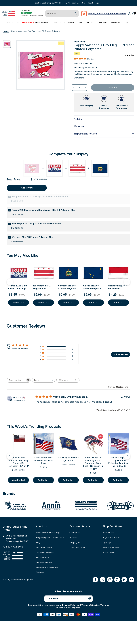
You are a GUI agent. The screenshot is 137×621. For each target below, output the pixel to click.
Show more (79, 78)
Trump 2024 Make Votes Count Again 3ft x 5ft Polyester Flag (43, 210)
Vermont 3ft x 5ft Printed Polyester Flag (32, 237)
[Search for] (75, 14)
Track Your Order (77, 547)
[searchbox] (16, 380)
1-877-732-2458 (14, 546)
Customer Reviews (45, 552)
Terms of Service (44, 562)
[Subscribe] (89, 598)
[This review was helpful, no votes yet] (122, 410)
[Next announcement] (110, 3)
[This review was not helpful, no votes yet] (127, 410)
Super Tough (80, 41)
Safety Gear (108, 532)
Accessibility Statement (47, 567)
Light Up (107, 542)
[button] (14, 23)
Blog (38, 542)
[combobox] (43, 380)
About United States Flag (48, 532)
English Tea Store (111, 537)
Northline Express (111, 547)
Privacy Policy (42, 557)
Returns (73, 537)
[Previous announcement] (27, 3)
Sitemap (40, 572)
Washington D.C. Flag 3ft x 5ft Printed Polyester (36, 223)
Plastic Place (109, 552)
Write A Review (121, 354)
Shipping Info (75, 542)
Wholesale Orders (44, 547)
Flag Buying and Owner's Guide (50, 537)
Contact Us (74, 532)
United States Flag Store (21, 579)
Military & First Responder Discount (107, 13)
